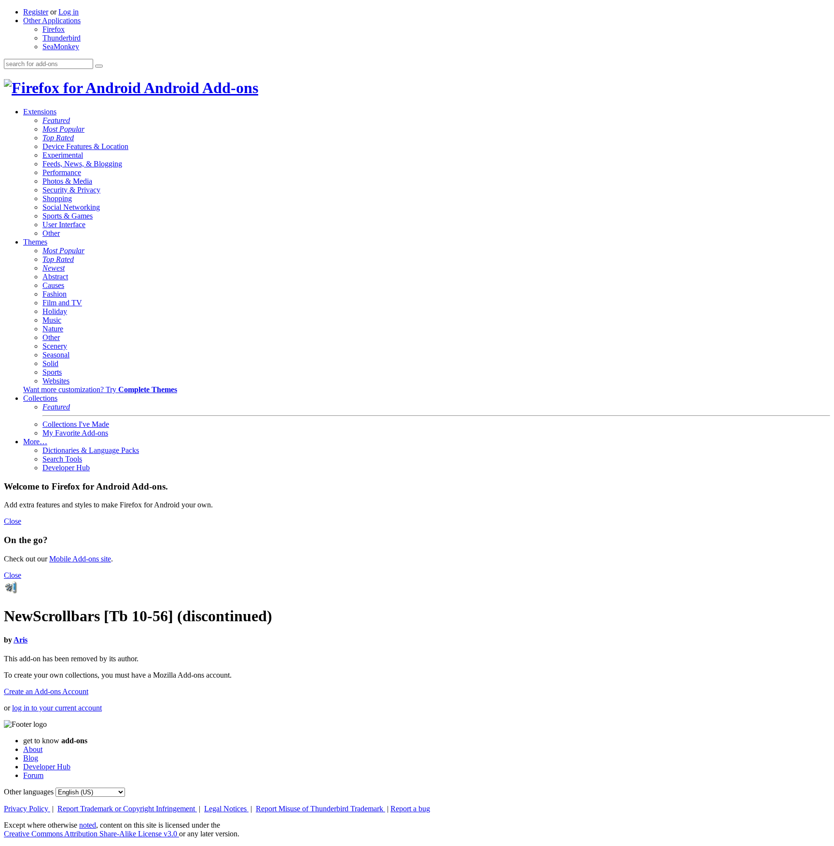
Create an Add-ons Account (46, 691)
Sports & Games (67, 216)
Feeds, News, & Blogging (82, 164)
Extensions (39, 112)
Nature (52, 329)
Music (51, 320)
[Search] (99, 66)
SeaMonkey (60, 46)
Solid (50, 363)
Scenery (54, 346)
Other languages (29, 792)
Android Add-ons (199, 87)
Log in (68, 12)
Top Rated (58, 138)
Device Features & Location (85, 146)
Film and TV (62, 303)
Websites (56, 381)
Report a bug (410, 809)
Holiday (54, 311)
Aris (21, 640)
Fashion (54, 294)
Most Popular (63, 129)
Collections (40, 398)
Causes (53, 285)
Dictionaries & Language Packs (90, 450)
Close (12, 521)
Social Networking (71, 207)
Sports (52, 372)
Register (35, 12)
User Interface (63, 224)
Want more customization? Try (100, 389)
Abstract (55, 277)
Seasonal (56, 355)
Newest (53, 268)
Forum (33, 775)
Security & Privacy (71, 190)
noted (87, 825)
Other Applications (52, 20)
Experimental (62, 155)
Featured (56, 120)
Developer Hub (66, 468)
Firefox (53, 29)
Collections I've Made (75, 424)
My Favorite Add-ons (75, 433)
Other (51, 233)
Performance (61, 172)
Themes (35, 242)
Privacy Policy (27, 809)
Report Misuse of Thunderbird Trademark (320, 809)
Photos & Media (67, 181)
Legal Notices (226, 809)
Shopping (57, 198)
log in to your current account (57, 708)
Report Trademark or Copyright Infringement (127, 809)
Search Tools (62, 459)
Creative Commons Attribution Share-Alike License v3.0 (91, 834)
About (32, 749)
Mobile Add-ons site (80, 559)
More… (35, 441)
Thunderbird (61, 38)
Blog (30, 758)
